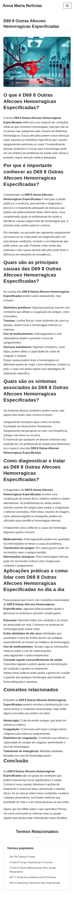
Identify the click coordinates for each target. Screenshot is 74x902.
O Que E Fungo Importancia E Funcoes (31, 862)
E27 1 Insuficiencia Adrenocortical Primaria (33, 877)
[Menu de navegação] (67, 6)
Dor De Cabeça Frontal (22, 856)
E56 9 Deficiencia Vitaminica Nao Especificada (35, 882)
